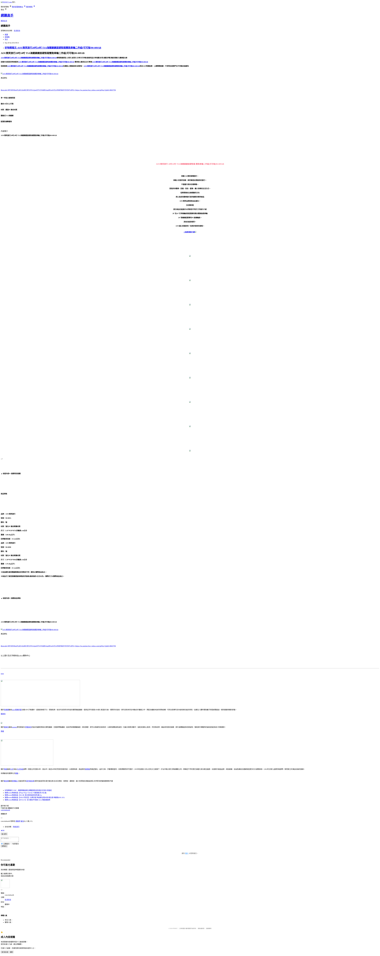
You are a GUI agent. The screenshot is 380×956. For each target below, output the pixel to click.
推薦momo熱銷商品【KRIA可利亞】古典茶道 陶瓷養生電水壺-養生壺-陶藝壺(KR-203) (35, 797)
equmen (14, 727)
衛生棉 (6, 781)
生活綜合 (17, 30)
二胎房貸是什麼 (189, 232)
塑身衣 (3, 714)
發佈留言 (4, 846)
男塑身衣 (28, 727)
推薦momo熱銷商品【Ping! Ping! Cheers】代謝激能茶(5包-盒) (26, 793)
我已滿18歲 (5, 952)
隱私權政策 (201, 928)
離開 (11, 952)
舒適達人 (15, 781)
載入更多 (4, 834)
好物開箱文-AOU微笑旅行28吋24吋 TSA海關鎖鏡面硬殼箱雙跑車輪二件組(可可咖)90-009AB (53, 47)
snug (2, 673)
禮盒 (16, 773)
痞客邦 (18, 821)
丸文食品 (20, 769)
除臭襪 (6, 710)
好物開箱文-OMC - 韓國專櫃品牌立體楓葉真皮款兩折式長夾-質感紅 (28, 790)
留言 (22, 821)
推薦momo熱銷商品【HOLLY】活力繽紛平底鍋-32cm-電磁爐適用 (27, 800)
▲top (2, 830)
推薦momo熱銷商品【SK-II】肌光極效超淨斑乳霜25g (23, 795)
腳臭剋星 (18, 710)
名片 (6, 39)
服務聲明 (208, 928)
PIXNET (175, 928)
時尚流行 (16, 827)
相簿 (6, 34)
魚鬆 (2, 731)
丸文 (11, 769)
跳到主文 (4, 21)
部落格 (7, 37)
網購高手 (7, 15)
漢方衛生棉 (30, 781)
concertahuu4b (5, 810)
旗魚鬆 (87, 769)
